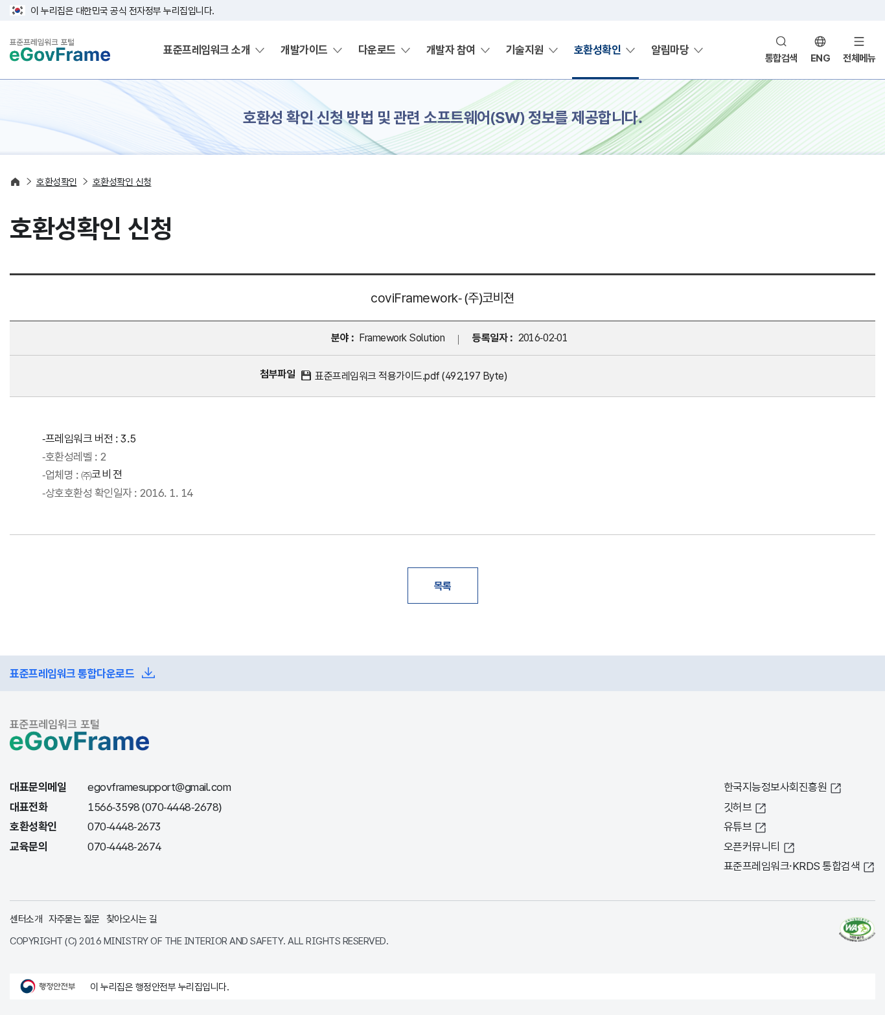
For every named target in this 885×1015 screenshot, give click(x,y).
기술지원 (525, 49)
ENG (820, 57)
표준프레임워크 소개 (206, 49)
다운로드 (377, 49)
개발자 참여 (451, 49)
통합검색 (781, 57)
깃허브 (738, 806)
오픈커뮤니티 (752, 846)
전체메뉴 (859, 57)
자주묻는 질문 (74, 918)
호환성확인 (597, 49)
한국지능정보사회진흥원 (775, 786)
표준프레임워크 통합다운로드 (72, 673)
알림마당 (670, 49)
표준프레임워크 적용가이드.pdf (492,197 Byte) (411, 376)
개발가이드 (304, 49)
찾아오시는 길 (131, 918)
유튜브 (738, 826)
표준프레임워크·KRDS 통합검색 (792, 865)
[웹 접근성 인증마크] (857, 929)
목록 (443, 585)
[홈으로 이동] (15, 181)
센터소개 (26, 918)
